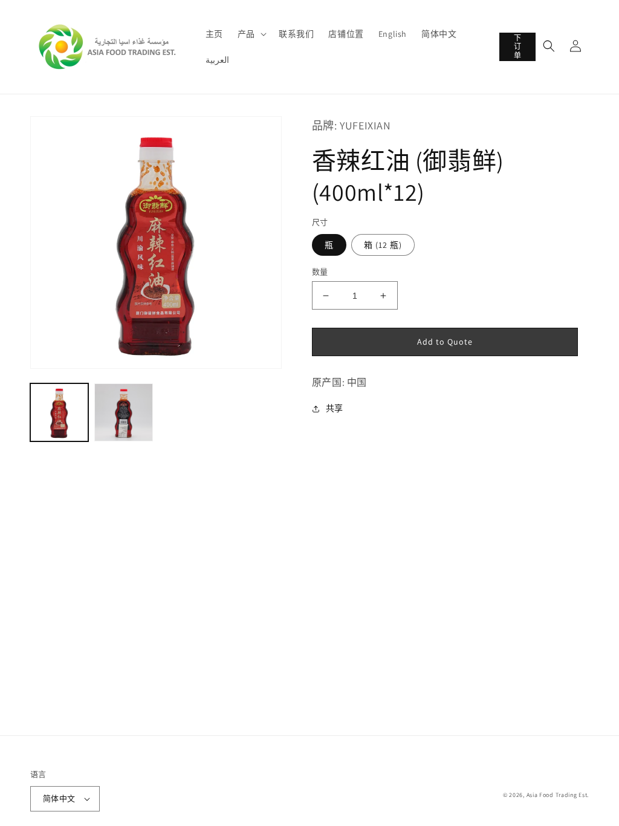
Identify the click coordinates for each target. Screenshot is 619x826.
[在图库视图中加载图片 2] (123, 412)
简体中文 (59, 798)
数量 (320, 272)
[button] (250, 34)
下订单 (518, 46)
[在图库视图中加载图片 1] (59, 412)
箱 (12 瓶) (383, 244)
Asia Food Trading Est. (558, 795)
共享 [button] (334, 408)
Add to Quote (445, 341)
